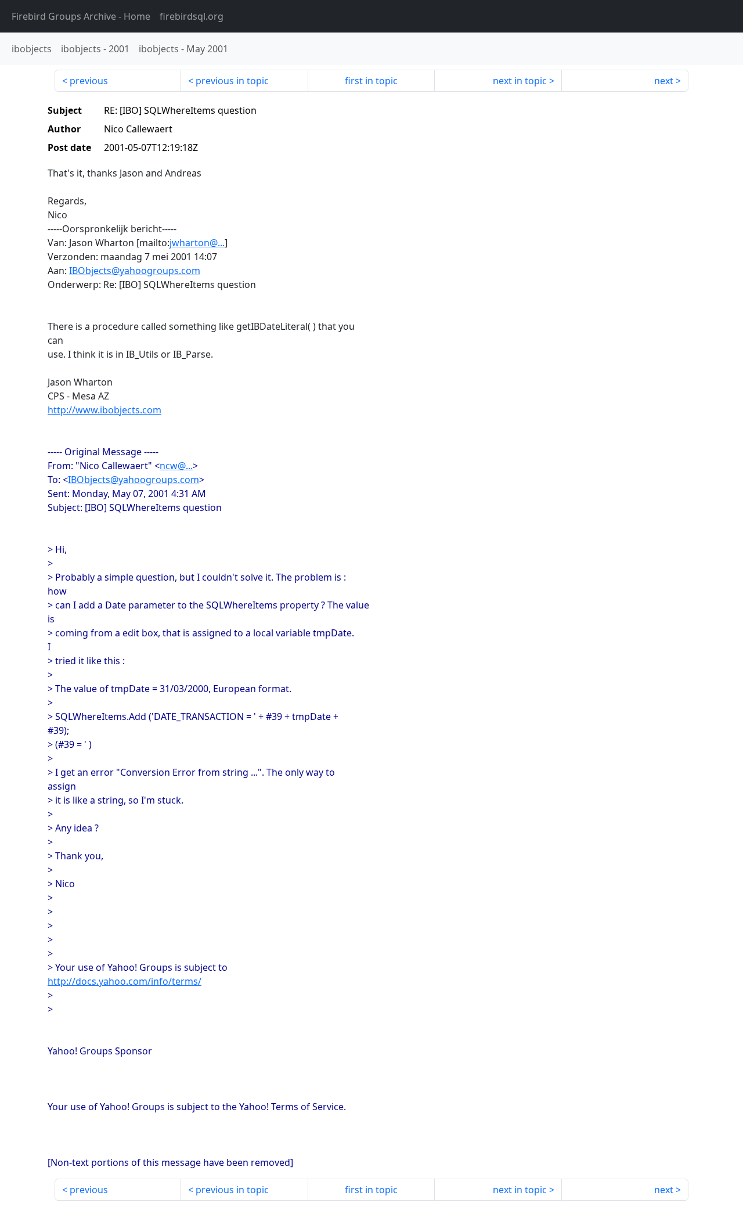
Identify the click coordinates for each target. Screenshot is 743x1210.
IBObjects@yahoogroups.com (134, 270)
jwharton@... (197, 242)
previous (89, 80)
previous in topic (232, 80)
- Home (81, 16)
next (663, 80)
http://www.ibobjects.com (104, 410)
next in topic (520, 80)
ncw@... (176, 465)
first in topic (371, 80)
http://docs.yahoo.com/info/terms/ (124, 981)
